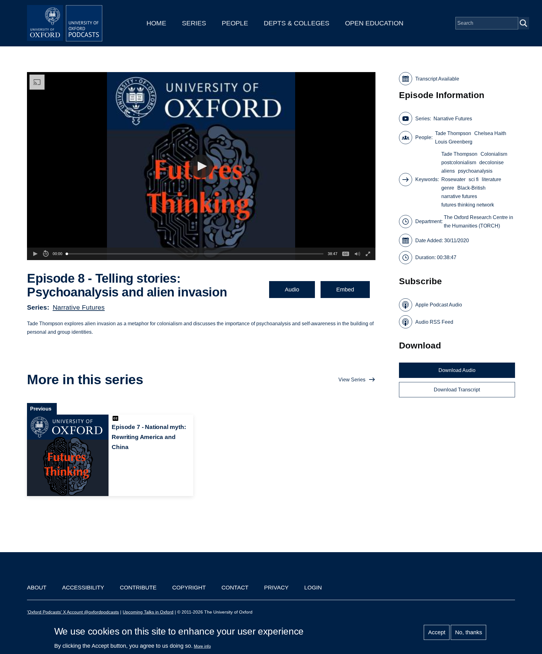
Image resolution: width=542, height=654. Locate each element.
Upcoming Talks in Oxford (148, 612)
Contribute (138, 587)
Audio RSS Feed (434, 322)
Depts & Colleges (296, 23)
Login (313, 587)
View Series (351, 379)
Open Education (374, 23)
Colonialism (494, 154)
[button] (201, 166)
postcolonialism (458, 162)
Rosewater (453, 179)
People (235, 23)
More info (202, 646)
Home (156, 23)
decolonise (491, 162)
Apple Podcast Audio (438, 304)
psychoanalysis (475, 171)
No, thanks (468, 632)
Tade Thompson (453, 133)
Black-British (471, 188)
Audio (292, 289)
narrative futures (459, 196)
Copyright (189, 587)
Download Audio (457, 370)
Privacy (276, 587)
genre (447, 188)
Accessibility (83, 587)
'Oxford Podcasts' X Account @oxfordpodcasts (73, 612)
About (36, 587)
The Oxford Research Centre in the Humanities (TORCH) (478, 221)
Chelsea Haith (490, 133)
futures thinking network (467, 204)
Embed (345, 289)
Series (194, 23)
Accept (436, 632)
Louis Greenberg (453, 141)
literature (491, 179)
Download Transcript (457, 389)
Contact (234, 587)
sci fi (474, 179)
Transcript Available (437, 78)
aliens (448, 171)
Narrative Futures (79, 307)
